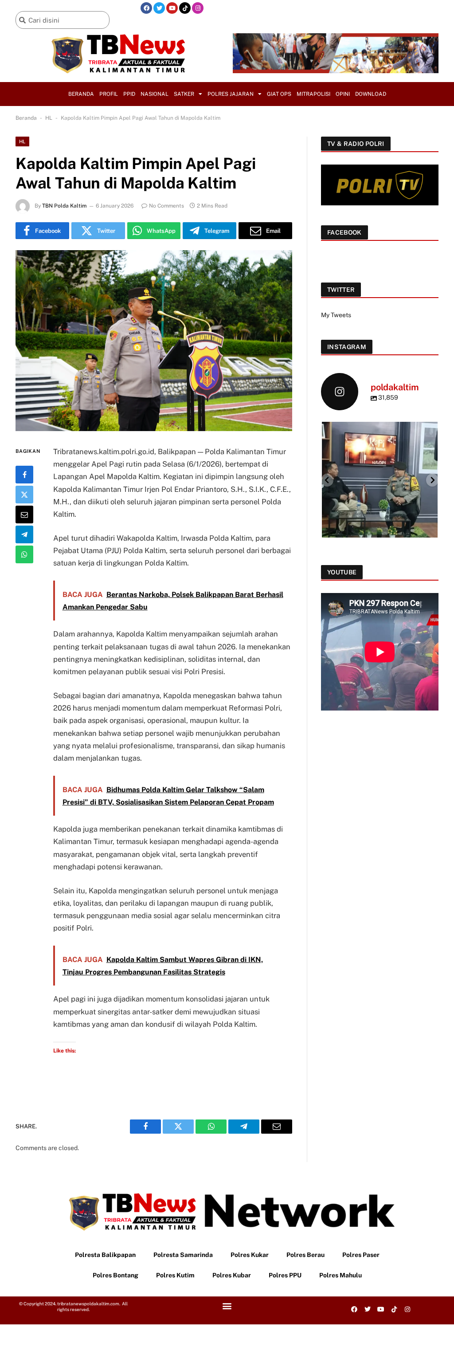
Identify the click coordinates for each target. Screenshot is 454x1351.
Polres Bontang (115, 1275)
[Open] (380, 480)
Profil (108, 94)
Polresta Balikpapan (105, 1254)
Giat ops (279, 94)
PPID (129, 94)
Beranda (81, 94)
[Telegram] (24, 534)
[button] (227, 1306)
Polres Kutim (175, 1275)
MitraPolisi (313, 94)
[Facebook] (146, 8)
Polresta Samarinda (183, 1254)
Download (370, 94)
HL (48, 118)
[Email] (24, 514)
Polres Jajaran (230, 94)
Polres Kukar (250, 1254)
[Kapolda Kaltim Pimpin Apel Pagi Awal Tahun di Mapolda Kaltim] (154, 340)
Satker (184, 94)
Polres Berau (305, 1254)
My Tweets (336, 314)
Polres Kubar (231, 1275)
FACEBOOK (344, 232)
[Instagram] (198, 8)
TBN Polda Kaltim (64, 206)
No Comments (166, 206)
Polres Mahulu (340, 1275)
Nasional (154, 94)
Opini (343, 94)
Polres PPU (285, 1275)
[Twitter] (159, 8)
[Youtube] (172, 8)
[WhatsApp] (24, 554)
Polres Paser (361, 1254)
